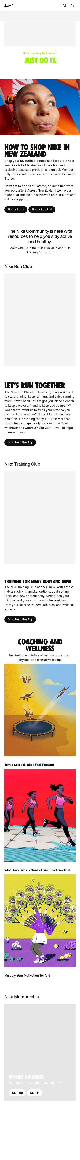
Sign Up (17, 1092)
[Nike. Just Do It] (40, 107)
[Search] (64, 5)
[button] (40, 517)
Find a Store (15, 209)
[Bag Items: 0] (72, 5)
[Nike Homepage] (9, 5)
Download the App (20, 442)
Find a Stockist (41, 209)
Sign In (34, 1092)
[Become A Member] (40, 1052)
